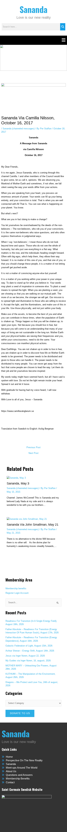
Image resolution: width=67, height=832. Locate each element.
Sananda (33, 9)
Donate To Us (20, 713)
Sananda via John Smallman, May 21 (32, 524)
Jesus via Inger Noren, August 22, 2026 (25, 655)
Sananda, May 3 (18, 483)
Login (17, 593)
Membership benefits (15, 588)
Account (24, 593)
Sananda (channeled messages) (19, 128)
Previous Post (33, 447)
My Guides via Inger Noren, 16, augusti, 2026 (28, 660)
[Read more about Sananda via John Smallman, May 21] (27, 518)
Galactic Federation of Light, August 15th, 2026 (28, 645)
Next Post (33, 453)
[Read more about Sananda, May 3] (16, 477)
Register (9, 593)
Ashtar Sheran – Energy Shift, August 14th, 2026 (29, 650)
